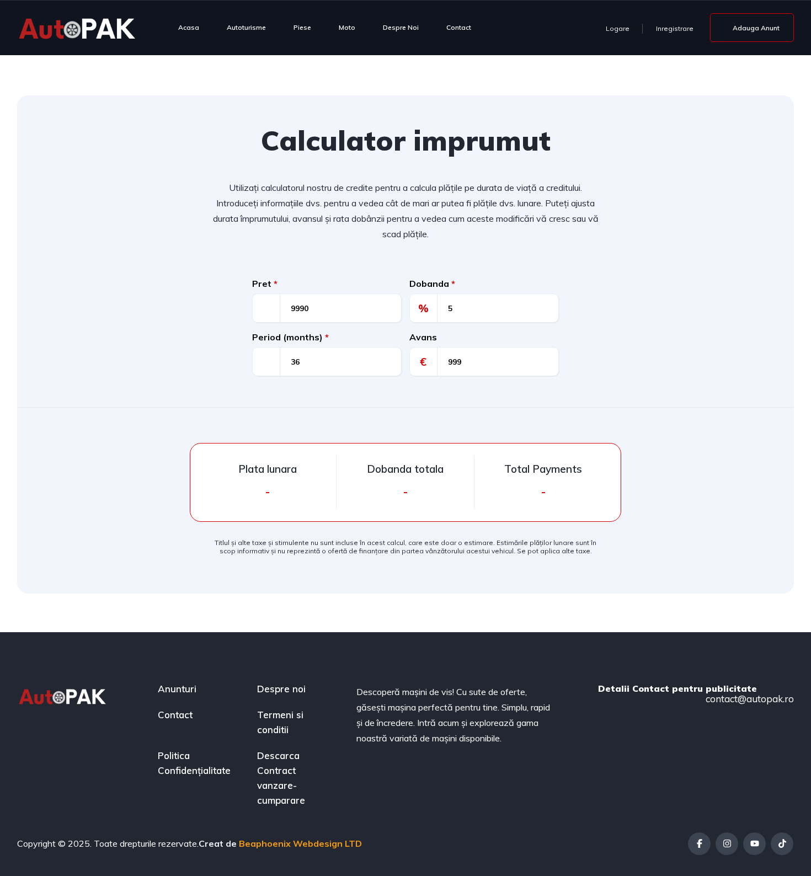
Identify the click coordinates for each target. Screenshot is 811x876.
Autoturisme (246, 27)
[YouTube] (754, 843)
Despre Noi (401, 27)
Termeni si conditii (280, 722)
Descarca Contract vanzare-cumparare (281, 778)
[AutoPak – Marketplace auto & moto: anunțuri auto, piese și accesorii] (77, 27)
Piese (302, 27)
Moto (347, 27)
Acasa (188, 27)
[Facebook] (699, 843)
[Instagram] (727, 843)
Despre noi (281, 689)
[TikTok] (782, 843)
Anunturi (177, 689)
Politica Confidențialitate (194, 763)
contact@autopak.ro (748, 698)
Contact (458, 27)
